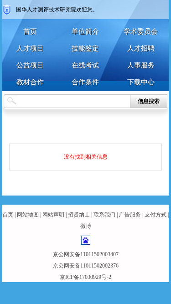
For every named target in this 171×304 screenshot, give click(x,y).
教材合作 (30, 82)
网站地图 (28, 214)
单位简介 (85, 31)
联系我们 (104, 214)
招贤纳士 (79, 214)
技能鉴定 (85, 48)
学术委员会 (141, 31)
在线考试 (85, 65)
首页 (30, 31)
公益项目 (30, 65)
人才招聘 (141, 48)
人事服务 (141, 65)
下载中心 (141, 82)
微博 (85, 226)
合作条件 (85, 82)
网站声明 (53, 214)
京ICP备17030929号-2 (85, 277)
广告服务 (130, 214)
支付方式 (155, 214)
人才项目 (30, 48)
